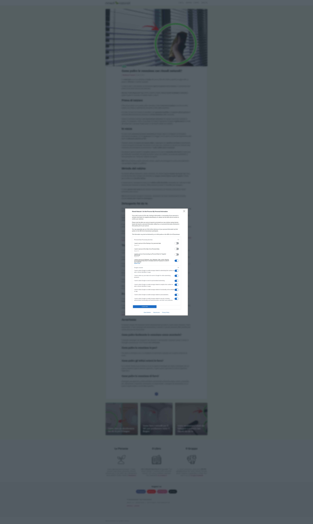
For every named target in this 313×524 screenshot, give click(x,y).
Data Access (156, 312)
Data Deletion (147, 312)
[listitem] (156, 240)
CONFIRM (145, 306)
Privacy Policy (165, 312)
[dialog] (156, 262)
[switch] (177, 243)
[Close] (184, 211)
